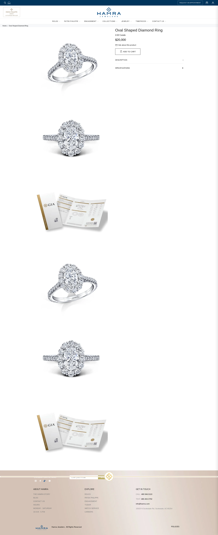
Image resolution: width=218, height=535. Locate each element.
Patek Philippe (91, 498)
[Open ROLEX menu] (60, 21)
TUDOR (88, 505)
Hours (36, 505)
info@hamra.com (143, 504)
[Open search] (5, 3)
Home (5, 26)
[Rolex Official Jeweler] (205, 12)
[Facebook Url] (40, 480)
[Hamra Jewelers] (109, 12)
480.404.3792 (146, 499)
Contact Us (39, 501)
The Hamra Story (41, 494)
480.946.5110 (146, 494)
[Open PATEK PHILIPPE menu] (80, 21)
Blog (35, 498)
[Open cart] (207, 3)
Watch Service (92, 508)
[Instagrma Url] (35, 480)
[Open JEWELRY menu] (131, 21)
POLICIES (175, 527)
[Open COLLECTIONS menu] (117, 21)
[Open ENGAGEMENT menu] (98, 21)
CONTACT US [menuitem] (158, 21)
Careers (89, 512)
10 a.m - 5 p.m (39, 512)
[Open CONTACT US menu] (166, 21)
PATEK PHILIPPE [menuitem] (71, 21)
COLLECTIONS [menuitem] (109, 21)
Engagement (91, 501)
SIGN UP (104, 477)
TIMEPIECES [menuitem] (141, 21)
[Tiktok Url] (45, 480)
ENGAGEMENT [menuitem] (90, 21)
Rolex (88, 494)
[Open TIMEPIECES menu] (148, 21)
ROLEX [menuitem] (55, 21)
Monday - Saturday (42, 508)
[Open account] (213, 3)
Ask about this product (127, 45)
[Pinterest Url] (49, 480)
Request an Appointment (190, 3)
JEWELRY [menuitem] (125, 21)
